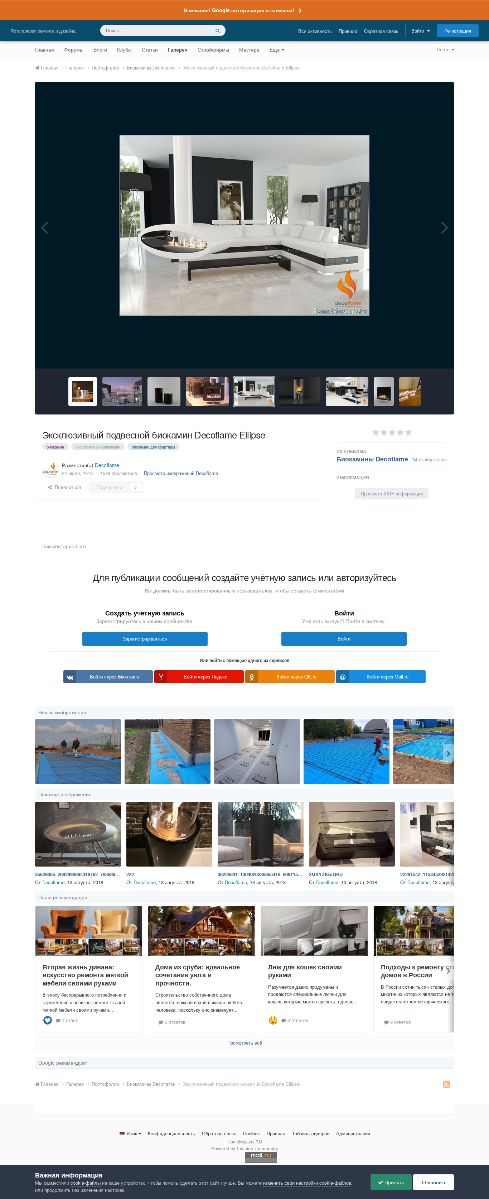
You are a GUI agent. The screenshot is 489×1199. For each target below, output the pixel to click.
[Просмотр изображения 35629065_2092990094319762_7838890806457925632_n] (78, 834)
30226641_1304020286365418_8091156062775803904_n (277, 874)
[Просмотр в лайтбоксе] (244, 225)
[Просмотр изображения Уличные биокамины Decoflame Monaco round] (163, 391)
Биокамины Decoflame (372, 459)
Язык (132, 1133)
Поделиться (66, 487)
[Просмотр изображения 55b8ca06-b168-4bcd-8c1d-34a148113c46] (257, 751)
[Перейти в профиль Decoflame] (50, 469)
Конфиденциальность (171, 1133)
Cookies (251, 1133)
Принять (393, 1182)
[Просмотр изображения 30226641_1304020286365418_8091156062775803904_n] (261, 834)
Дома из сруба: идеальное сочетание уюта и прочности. (197, 975)
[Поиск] (218, 30)
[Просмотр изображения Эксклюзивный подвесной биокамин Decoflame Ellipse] (254, 391)
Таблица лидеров (310, 1133)
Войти (419, 30)
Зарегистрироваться (145, 638)
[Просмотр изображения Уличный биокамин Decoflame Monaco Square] (122, 391)
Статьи (150, 49)
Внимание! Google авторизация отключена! (239, 10)
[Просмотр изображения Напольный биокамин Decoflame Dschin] (299, 391)
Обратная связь (381, 31)
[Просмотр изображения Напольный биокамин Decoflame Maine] (207, 391)
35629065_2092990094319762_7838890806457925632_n (94, 874)
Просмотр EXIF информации (392, 493)
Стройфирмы (213, 49)
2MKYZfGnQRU (326, 874)
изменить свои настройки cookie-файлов (307, 1182)
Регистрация (457, 30)
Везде (194, 30)
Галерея (178, 49)
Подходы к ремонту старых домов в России (425, 971)
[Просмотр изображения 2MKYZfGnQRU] (352, 834)
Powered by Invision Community (244, 1148)
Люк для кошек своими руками (305, 971)
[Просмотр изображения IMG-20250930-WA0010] (346, 751)
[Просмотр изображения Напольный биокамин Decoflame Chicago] (347, 391)
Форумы (73, 49)
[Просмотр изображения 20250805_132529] (436, 751)
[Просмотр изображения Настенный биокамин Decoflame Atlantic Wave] (384, 391)
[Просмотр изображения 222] (169, 834)
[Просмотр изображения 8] (78, 751)
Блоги (100, 49)
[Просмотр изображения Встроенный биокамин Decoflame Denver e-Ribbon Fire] (410, 391)
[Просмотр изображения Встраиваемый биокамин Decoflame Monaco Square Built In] (82, 391)
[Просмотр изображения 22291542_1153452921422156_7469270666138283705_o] (443, 834)
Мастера (249, 49)
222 (130, 874)
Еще (275, 49)
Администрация (353, 1133)
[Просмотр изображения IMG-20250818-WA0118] (167, 751)
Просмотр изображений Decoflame (181, 473)
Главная (44, 49)
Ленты (444, 49)
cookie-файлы (86, 1182)
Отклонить (433, 1182)
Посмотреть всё (244, 1042)
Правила (348, 31)
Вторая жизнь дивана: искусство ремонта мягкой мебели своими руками (85, 975)
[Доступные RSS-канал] (446, 1084)
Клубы (124, 49)
